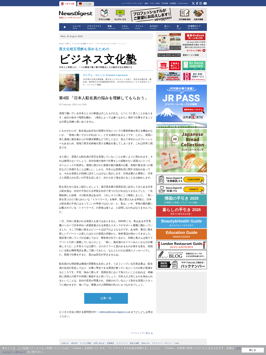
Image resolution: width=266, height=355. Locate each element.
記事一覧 (106, 298)
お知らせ (65, 343)
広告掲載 (164, 3)
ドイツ (86, 3)
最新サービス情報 (178, 55)
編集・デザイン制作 (152, 3)
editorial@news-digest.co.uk (114, 312)
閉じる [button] (252, 350)
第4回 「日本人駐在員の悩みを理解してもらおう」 (104, 98)
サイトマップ (122, 343)
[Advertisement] (181, 292)
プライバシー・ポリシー (162, 343)
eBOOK (74, 343)
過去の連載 (134, 343)
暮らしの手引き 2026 (181, 211)
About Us (145, 343)
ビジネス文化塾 (80, 43)
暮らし (69, 43)
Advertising (183, 3)
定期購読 (173, 3)
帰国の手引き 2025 (181, 200)
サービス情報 (85, 343)
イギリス (68, 3)
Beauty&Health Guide (181, 222)
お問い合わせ (99, 343)
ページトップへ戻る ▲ (142, 333)
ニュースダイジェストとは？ (132, 3)
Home (61, 43)
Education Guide (181, 234)
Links (177, 343)
